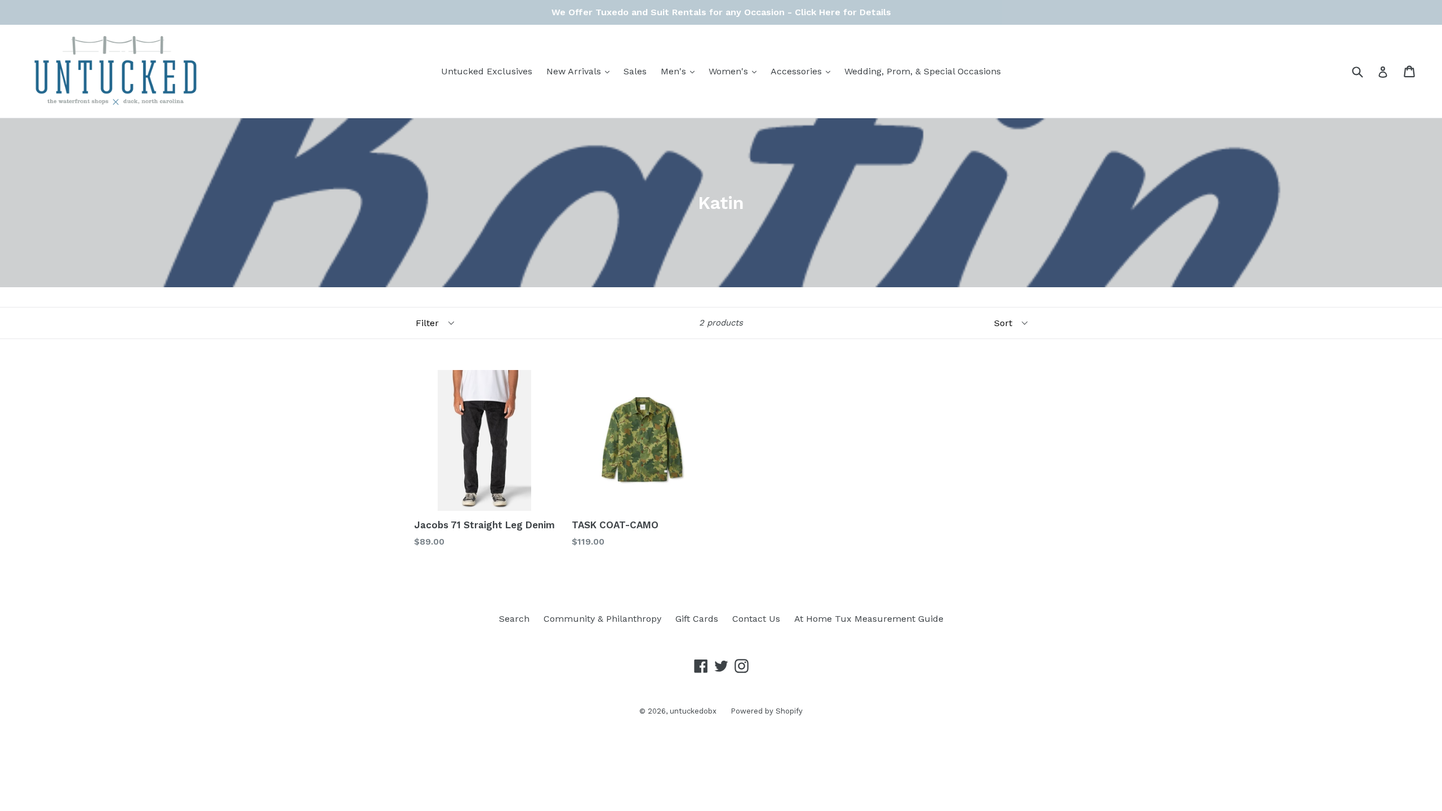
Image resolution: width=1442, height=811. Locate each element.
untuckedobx (693, 711)
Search (514, 618)
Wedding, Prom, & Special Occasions (922, 71)
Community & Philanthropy (602, 618)
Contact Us (756, 618)
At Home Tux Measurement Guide (868, 618)
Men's (680, 71)
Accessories (803, 71)
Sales (635, 71)
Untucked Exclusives (486, 71)
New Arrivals (580, 71)
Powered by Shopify (767, 711)
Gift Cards (696, 618)
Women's (735, 71)
